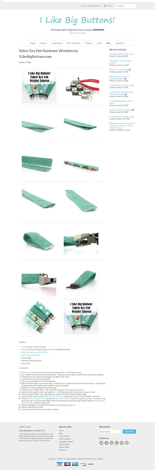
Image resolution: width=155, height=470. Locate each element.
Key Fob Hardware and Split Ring (35, 352)
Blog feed (117, 443)
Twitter (101, 443)
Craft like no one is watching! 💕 (121, 110)
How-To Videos (65, 439)
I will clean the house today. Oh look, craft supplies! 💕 (121, 93)
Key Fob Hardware (55, 396)
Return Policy (64, 447)
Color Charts (64, 436)
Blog (61, 433)
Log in (83, 6)
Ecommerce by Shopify (94, 459)
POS (79, 459)
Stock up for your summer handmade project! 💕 (119, 77)
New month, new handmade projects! (120, 62)
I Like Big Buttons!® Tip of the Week (120, 102)
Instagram (122, 443)
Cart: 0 (109, 6)
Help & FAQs (64, 444)
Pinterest (127, 443)
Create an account (94, 6)
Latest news (25, 427)
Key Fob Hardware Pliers (31, 355)
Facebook (106, 443)
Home (61, 431)
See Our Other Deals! (77, 33)
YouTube (111, 443)
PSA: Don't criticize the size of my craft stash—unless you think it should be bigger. (122, 125)
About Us (62, 450)
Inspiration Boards (66, 442)
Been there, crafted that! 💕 (120, 70)
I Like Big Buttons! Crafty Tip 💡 (121, 54)
